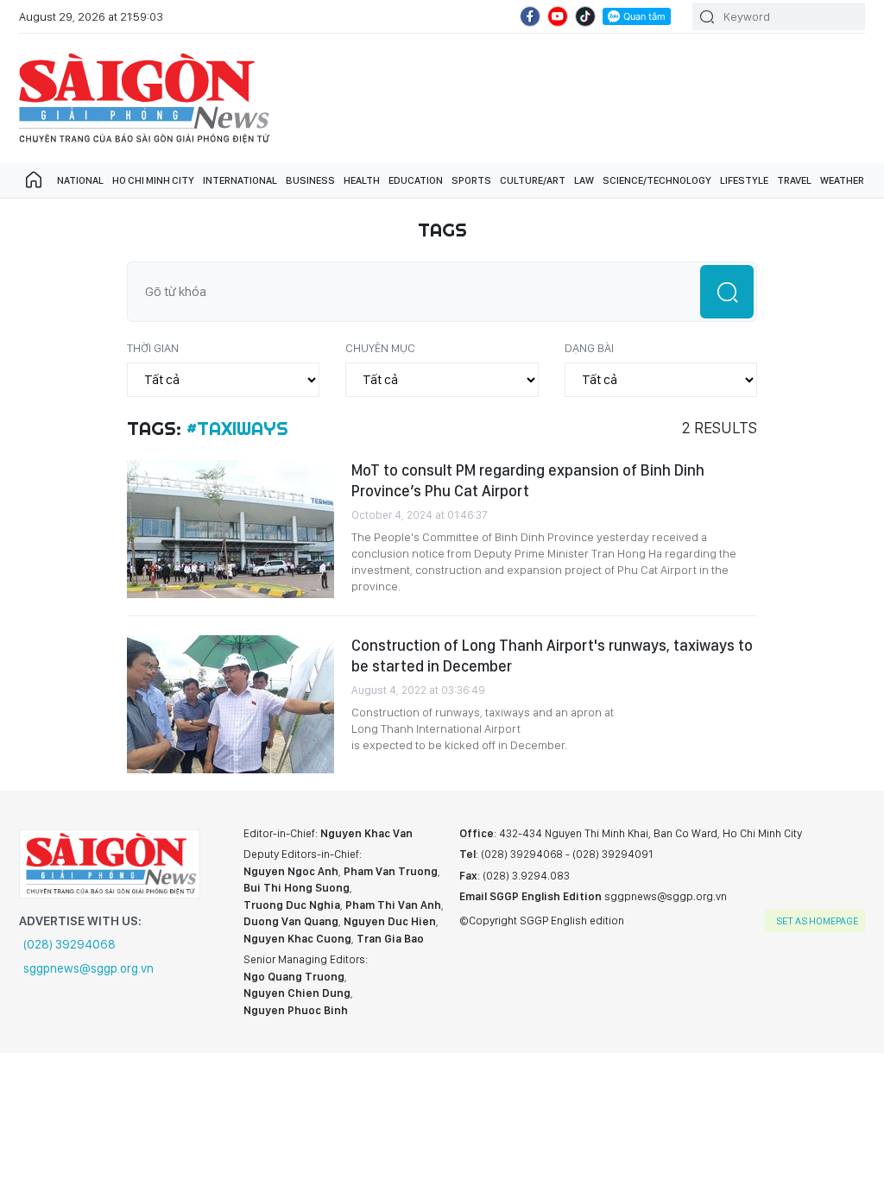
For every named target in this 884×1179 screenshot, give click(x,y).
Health (362, 180)
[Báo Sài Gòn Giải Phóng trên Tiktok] (585, 16)
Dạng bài (589, 348)
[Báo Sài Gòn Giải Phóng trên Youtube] (557, 16)
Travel (794, 180)
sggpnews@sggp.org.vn (88, 968)
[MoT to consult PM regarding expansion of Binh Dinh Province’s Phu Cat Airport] (230, 529)
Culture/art (532, 180)
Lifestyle (744, 180)
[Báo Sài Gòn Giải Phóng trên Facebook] (530, 16)
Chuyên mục (380, 348)
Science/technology (657, 180)
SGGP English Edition (144, 98)
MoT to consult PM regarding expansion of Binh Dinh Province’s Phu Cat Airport (527, 480)
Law (584, 180)
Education (415, 180)
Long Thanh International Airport (436, 728)
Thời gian (153, 348)
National (80, 180)
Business (310, 180)
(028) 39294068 (69, 944)
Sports (471, 180)
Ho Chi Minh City (153, 180)
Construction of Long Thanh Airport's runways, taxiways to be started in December (552, 655)
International (240, 180)
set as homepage (817, 921)
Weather (842, 180)
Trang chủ (33, 180)
